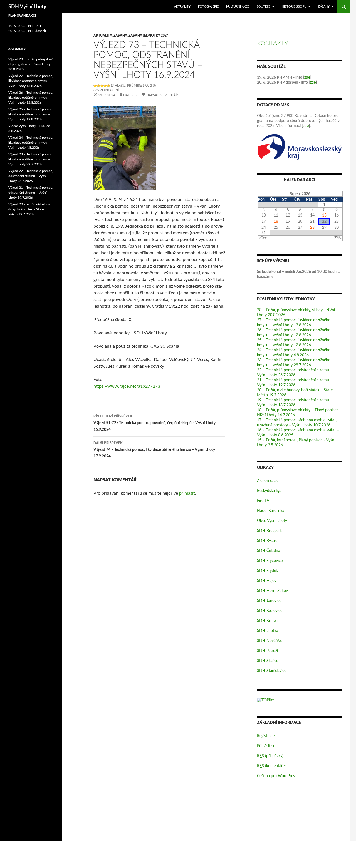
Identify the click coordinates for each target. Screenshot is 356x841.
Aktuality (182, 6)
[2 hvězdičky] (98, 86)
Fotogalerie (208, 6)
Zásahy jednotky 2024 (148, 35)
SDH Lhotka (267, 631)
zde (307, 77)
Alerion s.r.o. (267, 481)
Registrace (266, 736)
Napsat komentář (162, 95)
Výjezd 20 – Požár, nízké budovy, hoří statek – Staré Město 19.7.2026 (29, 209)
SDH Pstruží (267, 651)
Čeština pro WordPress (276, 776)
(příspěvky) (270, 756)
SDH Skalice (267, 661)
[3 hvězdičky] (101, 86)
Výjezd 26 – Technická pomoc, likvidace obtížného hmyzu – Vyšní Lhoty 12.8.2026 (30, 97)
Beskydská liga (269, 491)
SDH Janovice (269, 601)
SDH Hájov (266, 581)
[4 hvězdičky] (105, 86)
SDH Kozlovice (269, 611)
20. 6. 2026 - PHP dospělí (27, 31)
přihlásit (187, 493)
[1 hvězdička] (95, 86)
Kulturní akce (237, 6)
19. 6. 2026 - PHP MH (24, 26)
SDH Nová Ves (269, 641)
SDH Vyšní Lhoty (27, 6)
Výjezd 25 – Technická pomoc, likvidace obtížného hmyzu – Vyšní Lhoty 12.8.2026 (30, 114)
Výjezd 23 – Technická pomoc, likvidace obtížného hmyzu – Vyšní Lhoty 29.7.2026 (30, 159)
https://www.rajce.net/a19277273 (126, 386)
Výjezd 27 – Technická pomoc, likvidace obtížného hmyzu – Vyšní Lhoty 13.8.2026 (30, 81)
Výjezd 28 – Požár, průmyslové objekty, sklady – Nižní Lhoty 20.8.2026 (30, 64)
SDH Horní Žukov (272, 591)
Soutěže (263, 6)
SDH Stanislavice (271, 671)
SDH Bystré (267, 541)
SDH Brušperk (269, 531)
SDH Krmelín (268, 621)
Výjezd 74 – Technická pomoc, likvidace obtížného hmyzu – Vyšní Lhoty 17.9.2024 (154, 449)
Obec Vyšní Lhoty (272, 521)
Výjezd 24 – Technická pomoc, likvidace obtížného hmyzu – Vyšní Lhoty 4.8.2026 (30, 142)
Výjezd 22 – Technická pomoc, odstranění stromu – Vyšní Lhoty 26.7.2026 (30, 176)
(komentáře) (271, 766)
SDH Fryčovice (270, 561)
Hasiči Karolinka (270, 511)
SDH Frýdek (267, 571)
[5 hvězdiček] (108, 86)
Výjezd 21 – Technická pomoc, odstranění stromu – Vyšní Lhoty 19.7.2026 (30, 192)
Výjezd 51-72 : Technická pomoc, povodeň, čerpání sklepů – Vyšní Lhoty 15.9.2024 (154, 423)
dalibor (130, 95)
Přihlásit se (266, 746)
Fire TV (263, 501)
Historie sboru (294, 6)
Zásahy (324, 6)
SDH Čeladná (268, 551)
